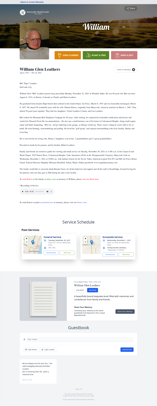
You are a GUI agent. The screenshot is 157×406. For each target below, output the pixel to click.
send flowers (27, 179)
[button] (32, 242)
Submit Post (127, 349)
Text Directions (51, 253)
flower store (82, 202)
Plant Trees (67, 253)
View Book (80, 290)
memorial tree (47, 202)
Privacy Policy (72, 396)
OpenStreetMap (81, 399)
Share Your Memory (125, 311)
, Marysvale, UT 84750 (115, 250)
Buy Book (92, 290)
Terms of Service (84, 396)
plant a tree (52, 179)
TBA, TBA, (52, 248)
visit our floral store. (90, 179)
